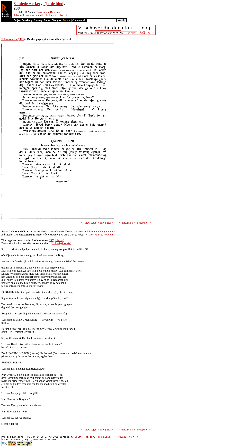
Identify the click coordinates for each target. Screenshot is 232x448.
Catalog (38, 20)
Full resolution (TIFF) (13, 39)
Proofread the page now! (102, 231)
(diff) (51, 240)
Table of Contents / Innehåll (28, 15)
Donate (66, 20)
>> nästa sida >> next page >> (135, 222)
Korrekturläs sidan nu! (101, 234)
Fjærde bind (53, 3)
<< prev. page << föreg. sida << (98, 222)
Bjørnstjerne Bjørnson (48, 12)
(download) (104, 437)
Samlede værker (27, 3)
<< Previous (51, 15)
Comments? (78, 20)
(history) (59, 240)
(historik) (66, 243)
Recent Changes (52, 20)
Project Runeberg (23, 20)
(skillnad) (56, 243)
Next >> (64, 15)
